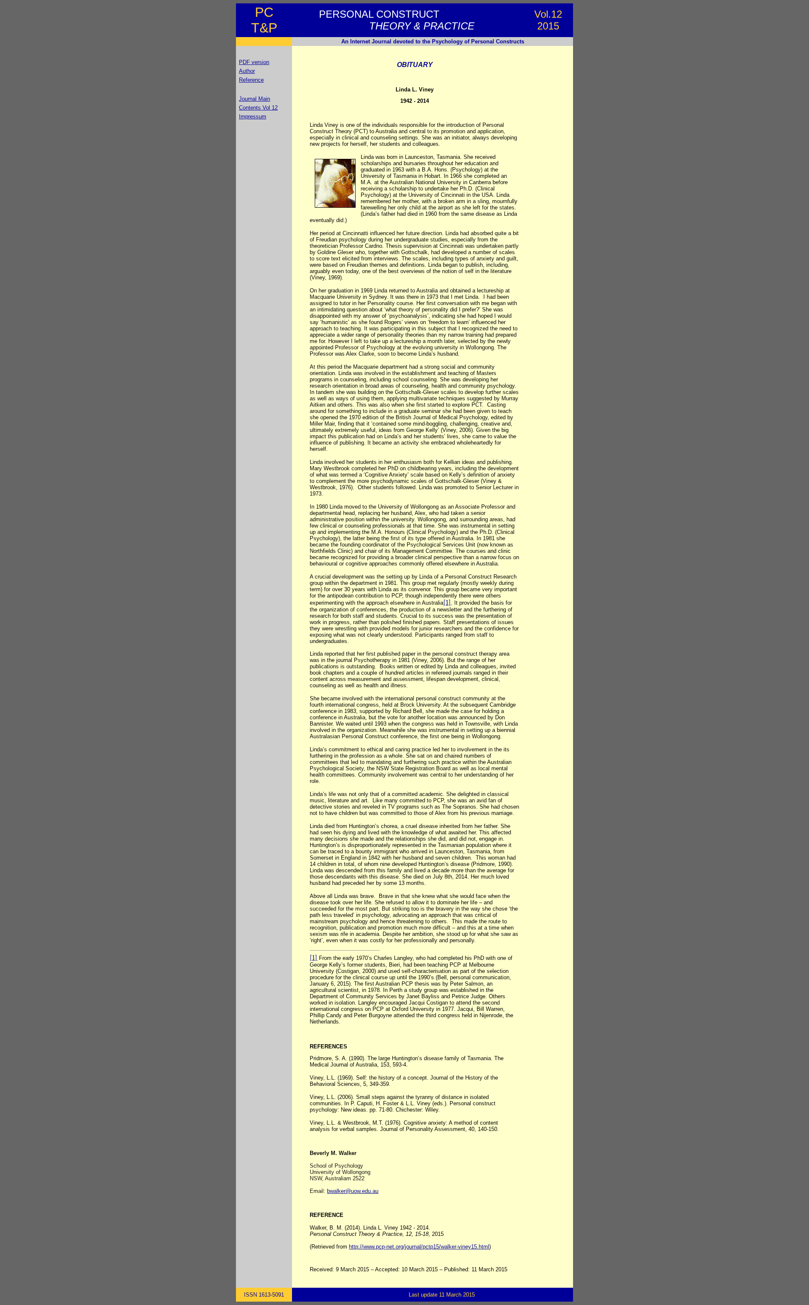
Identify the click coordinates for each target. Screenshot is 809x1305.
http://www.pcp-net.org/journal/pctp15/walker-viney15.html (419, 1246)
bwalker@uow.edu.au (352, 1191)
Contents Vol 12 (258, 108)
